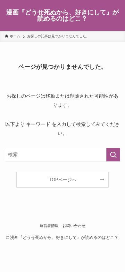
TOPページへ (62, 179)
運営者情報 (49, 226)
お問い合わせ (73, 226)
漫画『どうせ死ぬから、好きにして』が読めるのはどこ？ (62, 15)
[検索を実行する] (113, 154)
